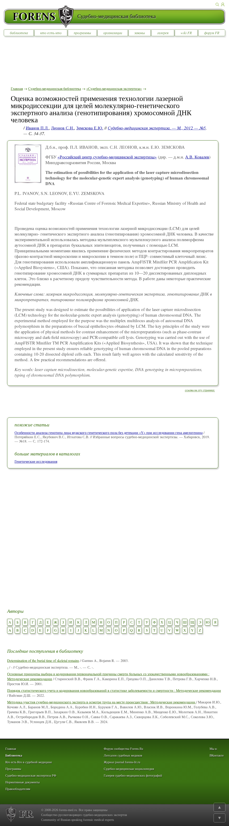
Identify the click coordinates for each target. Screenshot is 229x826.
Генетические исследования (36, 461)
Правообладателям (17, 789)
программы (82, 32)
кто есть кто (50, 32)
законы (139, 32)
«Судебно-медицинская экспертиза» (114, 88)
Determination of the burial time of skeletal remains (43, 660)
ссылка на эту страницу (200, 390)
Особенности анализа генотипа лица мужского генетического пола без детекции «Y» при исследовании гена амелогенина (109, 432)
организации (112, 32)
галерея (162, 32)
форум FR (211, 32)
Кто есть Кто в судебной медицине (28, 762)
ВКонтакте (217, 755)
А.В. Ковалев (197, 157)
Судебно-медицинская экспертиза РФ (30, 775)
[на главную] (40, 16)
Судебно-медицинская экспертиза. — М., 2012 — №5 (157, 128)
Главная (17, 88)
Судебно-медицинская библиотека (54, 88)
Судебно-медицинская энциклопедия (129, 769)
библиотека (19, 32)
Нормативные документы (22, 782)
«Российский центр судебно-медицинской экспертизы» (107, 157)
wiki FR (186, 32)
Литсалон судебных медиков (123, 755)
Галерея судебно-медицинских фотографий (133, 775)
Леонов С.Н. (62, 128)
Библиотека (13, 755)
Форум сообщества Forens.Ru (123, 749)
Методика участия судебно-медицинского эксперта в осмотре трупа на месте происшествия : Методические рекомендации (101, 702)
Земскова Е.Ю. (89, 128)
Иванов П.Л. (37, 128)
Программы (13, 769)
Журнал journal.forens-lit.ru (122, 762)
